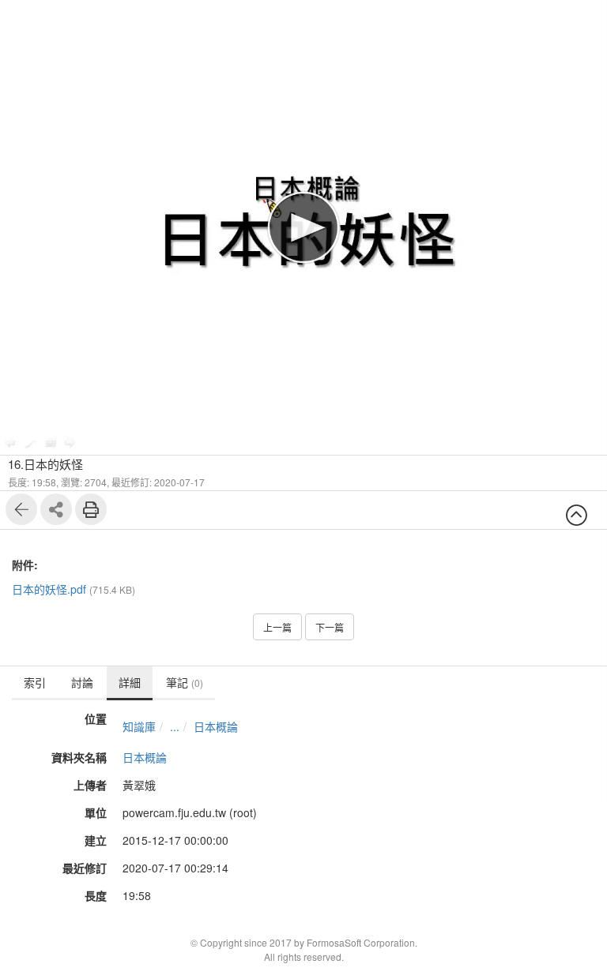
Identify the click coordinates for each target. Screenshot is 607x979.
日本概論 (216, 726)
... (174, 726)
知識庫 (139, 726)
